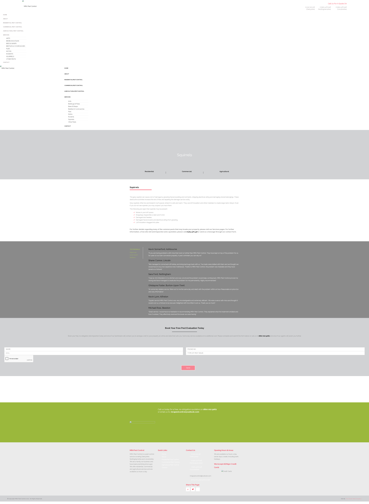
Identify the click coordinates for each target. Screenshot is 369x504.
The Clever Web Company (354, 498)
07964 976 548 (191, 232)
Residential (149, 171)
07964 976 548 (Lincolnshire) (341, 8)
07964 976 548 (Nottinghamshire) (324, 8)
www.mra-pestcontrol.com (200, 480)
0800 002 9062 (264, 336)
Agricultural (224, 171)
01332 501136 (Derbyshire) (310, 8)
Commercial (187, 171)
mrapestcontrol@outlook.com (185, 412)
